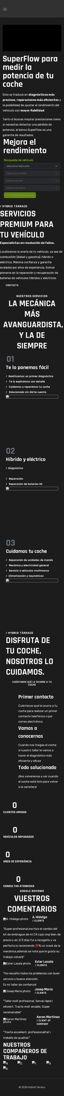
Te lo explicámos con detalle (25, 381)
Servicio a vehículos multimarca (27, 571)
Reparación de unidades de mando (29, 560)
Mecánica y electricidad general (27, 565)
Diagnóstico (14, 468)
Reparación (14, 479)
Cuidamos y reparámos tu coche (28, 387)
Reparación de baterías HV (24, 484)
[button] (59, 9)
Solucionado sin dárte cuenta (26, 392)
